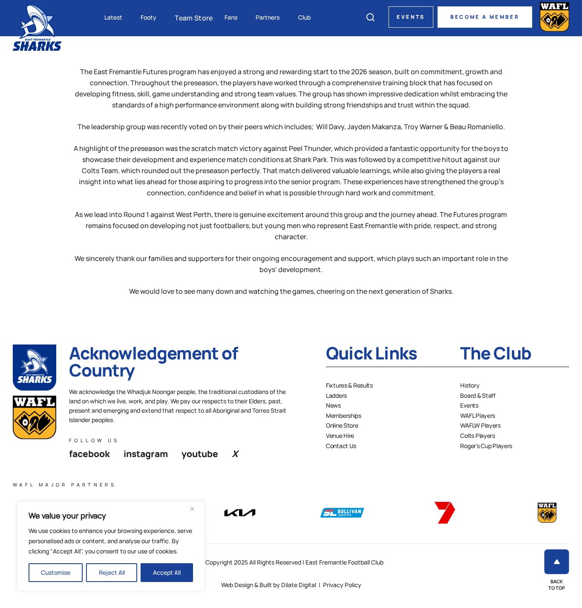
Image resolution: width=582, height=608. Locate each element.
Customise (55, 572)
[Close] (195, 509)
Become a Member (484, 16)
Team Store (194, 17)
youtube (200, 454)
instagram (146, 454)
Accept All (167, 572)
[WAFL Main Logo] (554, 17)
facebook (89, 454)
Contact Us (341, 446)
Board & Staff (477, 395)
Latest (113, 17)
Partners (267, 17)
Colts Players (477, 435)
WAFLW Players (480, 425)
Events (411, 16)
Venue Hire (340, 435)
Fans (231, 17)
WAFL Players (477, 415)
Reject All (112, 572)
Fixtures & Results (349, 385)
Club (304, 17)
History (469, 385)
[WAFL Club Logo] (37, 26)
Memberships (343, 415)
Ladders (336, 395)
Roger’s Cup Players (486, 446)
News (333, 405)
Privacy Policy (342, 585)
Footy (148, 17)
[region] (111, 546)
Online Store (342, 425)
